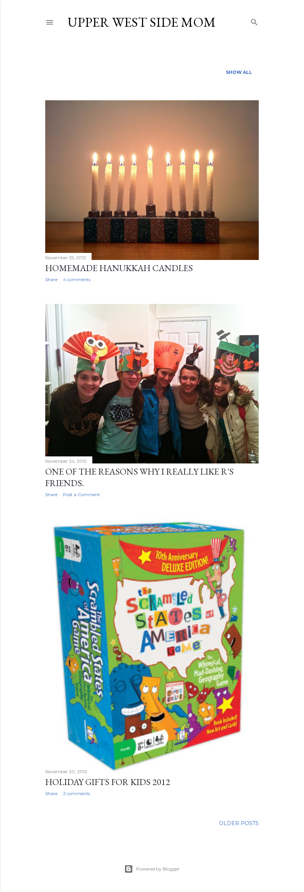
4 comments (76, 279)
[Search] (254, 20)
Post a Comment (81, 494)
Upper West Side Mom (141, 22)
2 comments (76, 793)
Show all (239, 72)
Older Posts (239, 823)
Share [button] (51, 279)
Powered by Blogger (158, 869)
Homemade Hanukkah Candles (119, 268)
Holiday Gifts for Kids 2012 (107, 782)
